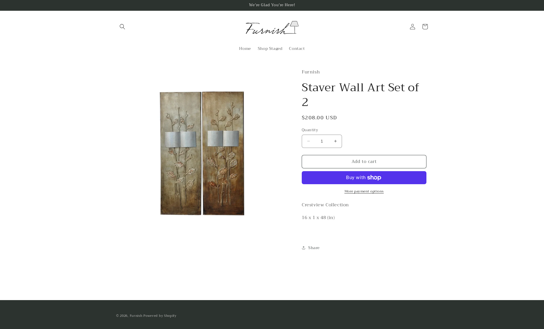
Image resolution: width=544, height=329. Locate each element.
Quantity (310, 130)
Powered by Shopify (160, 316)
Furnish (137, 316)
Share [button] (314, 247)
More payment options (364, 191)
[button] (122, 26)
